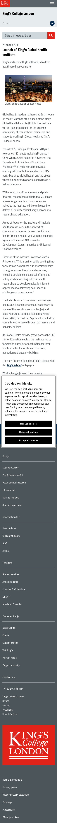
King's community (23, 666)
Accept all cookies (28, 440)
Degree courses (22, 468)
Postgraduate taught (24, 476)
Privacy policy (20, 787)
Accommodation (22, 583)
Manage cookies (21, 817)
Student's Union (22, 644)
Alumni (17, 552)
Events (17, 636)
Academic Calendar (24, 605)
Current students (23, 537)
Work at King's (21, 659)
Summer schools (22, 498)
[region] (28, 412)
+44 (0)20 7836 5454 (12, 689)
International (20, 491)
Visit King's (19, 651)
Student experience (24, 506)
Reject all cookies (28, 432)
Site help (18, 802)
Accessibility (19, 810)
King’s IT (18, 598)
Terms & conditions (23, 780)
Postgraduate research (26, 483)
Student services (22, 575)
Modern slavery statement (26, 795)
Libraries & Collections (25, 590)
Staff (16, 544)
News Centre (21, 629)
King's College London (18, 13)
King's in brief (14, 365)
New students (21, 529)
